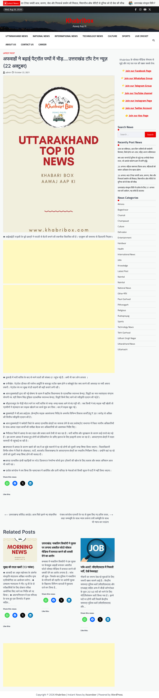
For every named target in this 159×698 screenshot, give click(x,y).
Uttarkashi (122, 349)
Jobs (120, 260)
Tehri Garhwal (124, 332)
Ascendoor (90, 694)
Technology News (93, 36)
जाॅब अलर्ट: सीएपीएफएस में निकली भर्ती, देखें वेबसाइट (97, 569)
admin (8, 72)
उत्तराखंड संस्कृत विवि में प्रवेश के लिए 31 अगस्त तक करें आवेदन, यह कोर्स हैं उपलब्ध (136, 189)
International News (66, 36)
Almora (121, 204)
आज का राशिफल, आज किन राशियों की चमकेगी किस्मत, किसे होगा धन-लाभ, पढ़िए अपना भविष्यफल (136, 150)
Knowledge (123, 265)
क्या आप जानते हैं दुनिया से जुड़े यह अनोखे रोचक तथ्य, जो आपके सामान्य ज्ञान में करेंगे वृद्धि (136, 159)
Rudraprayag (123, 315)
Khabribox (79, 20)
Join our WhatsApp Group (138, 78)
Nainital (121, 276)
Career (42, 44)
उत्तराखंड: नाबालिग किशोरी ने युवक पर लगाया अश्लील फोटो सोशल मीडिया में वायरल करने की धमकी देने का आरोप (59, 550)
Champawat (123, 220)
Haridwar (122, 243)
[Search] (153, 40)
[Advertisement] (59, 262)
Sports (126, 36)
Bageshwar (123, 209)
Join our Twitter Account (138, 108)
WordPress (117, 694)
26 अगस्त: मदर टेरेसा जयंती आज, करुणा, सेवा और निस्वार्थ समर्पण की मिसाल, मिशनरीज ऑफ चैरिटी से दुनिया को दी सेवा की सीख (137, 178)
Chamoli (121, 215)
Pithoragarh (123, 304)
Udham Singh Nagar (127, 338)
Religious (122, 310)
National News (41, 36)
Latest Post (9, 53)
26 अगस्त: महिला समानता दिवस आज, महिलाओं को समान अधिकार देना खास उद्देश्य (137, 168)
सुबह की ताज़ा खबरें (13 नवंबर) (18, 567)
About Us (11, 44)
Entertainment (124, 237)
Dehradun (122, 232)
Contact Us (27, 44)
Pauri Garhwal (124, 299)
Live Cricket (141, 36)
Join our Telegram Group (138, 86)
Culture (112, 36)
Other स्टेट (122, 293)
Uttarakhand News (17, 36)
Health (121, 248)
